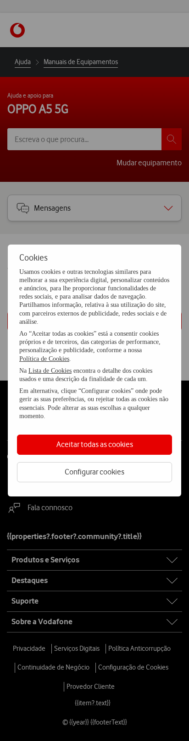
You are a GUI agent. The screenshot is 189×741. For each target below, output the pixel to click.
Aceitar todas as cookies (94, 444)
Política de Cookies (44, 358)
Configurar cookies (94, 471)
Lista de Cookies (50, 370)
